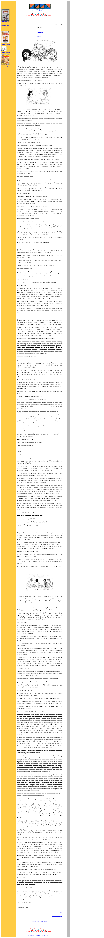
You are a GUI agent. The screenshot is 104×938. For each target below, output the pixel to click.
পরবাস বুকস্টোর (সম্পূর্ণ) (5, 25)
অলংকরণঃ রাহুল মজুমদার (57, 916)
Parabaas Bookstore (5, 21)
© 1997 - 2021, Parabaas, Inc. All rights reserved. (39, 935)
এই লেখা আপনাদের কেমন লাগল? (39, 921)
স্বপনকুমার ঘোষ (39, 32)
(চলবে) (60, 912)
